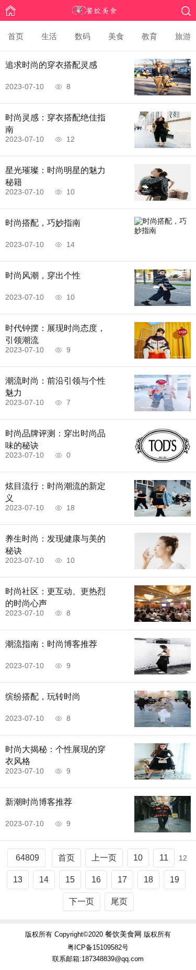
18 (148, 879)
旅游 (183, 36)
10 (138, 857)
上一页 (104, 857)
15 (70, 879)
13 (17, 879)
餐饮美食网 (123, 934)
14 (44, 879)
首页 (16, 36)
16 (96, 879)
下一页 (81, 901)
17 (122, 879)
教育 (149, 36)
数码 (82, 36)
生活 (49, 36)
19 (174, 879)
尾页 (119, 901)
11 (163, 857)
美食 (116, 36)
